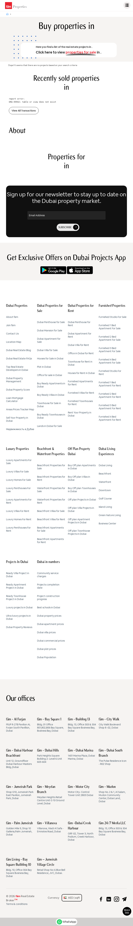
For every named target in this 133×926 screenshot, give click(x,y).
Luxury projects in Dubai (19, 607)
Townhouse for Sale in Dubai (49, 405)
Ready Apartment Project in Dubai (16, 586)
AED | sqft (73, 897)
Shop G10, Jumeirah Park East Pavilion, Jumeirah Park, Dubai (19, 792)
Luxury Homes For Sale (18, 479)
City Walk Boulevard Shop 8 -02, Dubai (110, 723)
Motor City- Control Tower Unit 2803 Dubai (80, 791)
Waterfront (105, 482)
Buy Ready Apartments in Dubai (51, 385)
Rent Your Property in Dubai (79, 414)
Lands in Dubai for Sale (49, 426)
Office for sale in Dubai (49, 375)
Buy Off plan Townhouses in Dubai (82, 490)
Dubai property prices (49, 615)
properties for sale (81, 52)
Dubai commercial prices (51, 640)
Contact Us (12, 333)
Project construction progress (48, 597)
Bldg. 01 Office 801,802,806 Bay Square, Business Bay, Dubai (50, 725)
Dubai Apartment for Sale (48, 340)
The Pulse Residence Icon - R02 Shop (112, 757)
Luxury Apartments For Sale (19, 462)
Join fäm (11, 325)
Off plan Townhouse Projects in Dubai (79, 532)
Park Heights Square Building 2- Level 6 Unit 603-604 (49, 756)
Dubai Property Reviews (19, 627)
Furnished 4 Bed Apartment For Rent (110, 418)
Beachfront (105, 473)
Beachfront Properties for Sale (51, 467)
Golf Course (105, 498)
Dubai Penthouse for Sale (51, 322)
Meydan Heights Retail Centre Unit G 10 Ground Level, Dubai (50, 795)
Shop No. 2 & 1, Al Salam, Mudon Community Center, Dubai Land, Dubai (112, 794)
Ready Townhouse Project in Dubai (16, 597)
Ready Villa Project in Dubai (17, 575)
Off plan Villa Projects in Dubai (81, 509)
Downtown (105, 490)
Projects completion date (48, 586)
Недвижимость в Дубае (20, 429)
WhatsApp (69, 922)
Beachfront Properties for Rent (51, 478)
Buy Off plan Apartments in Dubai (82, 467)
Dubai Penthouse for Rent (79, 324)
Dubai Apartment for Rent (79, 335)
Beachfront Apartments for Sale (50, 529)
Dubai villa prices (46, 632)
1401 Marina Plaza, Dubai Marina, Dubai (81, 754)
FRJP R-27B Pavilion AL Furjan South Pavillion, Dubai (18, 725)
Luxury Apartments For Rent (19, 501)
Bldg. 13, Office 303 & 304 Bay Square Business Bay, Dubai (82, 725)
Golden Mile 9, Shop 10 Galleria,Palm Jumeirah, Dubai (19, 829)
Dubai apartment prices (50, 624)
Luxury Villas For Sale (17, 471)
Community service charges (48, 575)
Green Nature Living (110, 515)
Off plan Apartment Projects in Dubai (79, 521)
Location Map (13, 341)
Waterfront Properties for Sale (51, 490)
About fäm (12, 317)
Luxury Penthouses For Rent (18, 529)
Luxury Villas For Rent (17, 511)
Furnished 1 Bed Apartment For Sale (110, 327)
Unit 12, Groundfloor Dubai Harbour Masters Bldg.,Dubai (19, 759)
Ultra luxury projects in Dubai (18, 617)
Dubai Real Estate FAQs (19, 358)
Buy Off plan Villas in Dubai (79, 478)
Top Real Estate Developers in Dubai (17, 368)
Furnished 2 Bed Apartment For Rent (110, 395)
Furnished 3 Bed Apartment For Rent (110, 407)
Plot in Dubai (44, 366)
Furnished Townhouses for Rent (80, 403)
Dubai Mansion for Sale (49, 330)
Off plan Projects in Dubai (82, 499)
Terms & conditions (16, 904)
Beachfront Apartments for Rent (50, 541)
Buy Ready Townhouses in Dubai (51, 416)
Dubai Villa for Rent (78, 345)
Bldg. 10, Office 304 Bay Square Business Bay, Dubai (19, 868)
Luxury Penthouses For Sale (18, 490)
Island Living (105, 506)
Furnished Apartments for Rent (80, 383)
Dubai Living (105, 465)
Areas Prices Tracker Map (20, 409)
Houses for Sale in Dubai (50, 358)
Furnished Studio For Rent (110, 372)
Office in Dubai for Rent (81, 353)
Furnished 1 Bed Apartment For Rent (110, 384)
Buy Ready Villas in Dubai (50, 394)
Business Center (107, 523)
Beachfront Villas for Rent (51, 519)
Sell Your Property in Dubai (17, 419)
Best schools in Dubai (48, 607)
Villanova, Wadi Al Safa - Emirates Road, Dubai (50, 827)
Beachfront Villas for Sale (51, 511)
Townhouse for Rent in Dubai (80, 363)
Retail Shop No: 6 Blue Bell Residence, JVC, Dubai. (51, 866)
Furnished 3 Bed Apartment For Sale (110, 350)
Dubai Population (46, 657)
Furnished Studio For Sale (112, 317)
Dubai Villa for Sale (47, 350)
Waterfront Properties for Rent (51, 501)
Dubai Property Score (18, 389)
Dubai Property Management (14, 380)
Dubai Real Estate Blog (18, 350)
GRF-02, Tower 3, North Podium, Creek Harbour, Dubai (81, 831)
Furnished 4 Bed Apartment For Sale (110, 361)
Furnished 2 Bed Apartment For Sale (110, 338)
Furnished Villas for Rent (81, 392)
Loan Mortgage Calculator (14, 399)
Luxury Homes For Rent (18, 519)
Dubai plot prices (46, 649)
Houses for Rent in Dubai (81, 373)
